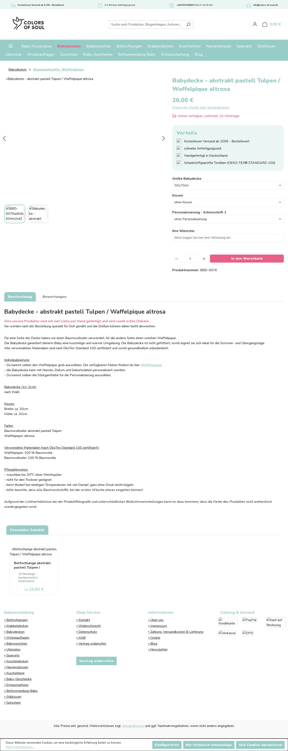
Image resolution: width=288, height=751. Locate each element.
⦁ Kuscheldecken (16, 661)
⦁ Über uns (156, 620)
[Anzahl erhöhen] (204, 259)
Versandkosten (133, 726)
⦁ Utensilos (12, 649)
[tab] (20, 296)
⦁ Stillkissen (12, 696)
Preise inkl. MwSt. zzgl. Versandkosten (200, 107)
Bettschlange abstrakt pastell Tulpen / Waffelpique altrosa (32, 565)
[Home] (10, 46)
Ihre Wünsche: (183, 231)
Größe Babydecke (186, 178)
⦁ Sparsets (12, 655)
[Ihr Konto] (255, 24)
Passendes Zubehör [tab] (27, 530)
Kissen (177, 195)
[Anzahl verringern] (176, 259)
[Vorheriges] (4, 138)
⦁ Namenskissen (16, 667)
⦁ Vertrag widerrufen (91, 643)
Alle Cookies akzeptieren (260, 745)
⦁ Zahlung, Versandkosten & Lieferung (175, 632)
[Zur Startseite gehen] (28, 23)
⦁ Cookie (154, 637)
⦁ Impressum (157, 626)
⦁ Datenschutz (86, 632)
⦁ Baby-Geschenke (18, 679)
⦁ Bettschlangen (16, 620)
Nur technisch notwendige (209, 745)
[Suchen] (188, 24)
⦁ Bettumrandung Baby (21, 691)
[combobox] (146, 24)
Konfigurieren (167, 745)
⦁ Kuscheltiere (14, 673)
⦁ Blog (152, 643)
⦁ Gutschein (12, 702)
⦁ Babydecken (14, 632)
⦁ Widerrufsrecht (88, 626)
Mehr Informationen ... (20, 747)
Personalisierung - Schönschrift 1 (199, 212)
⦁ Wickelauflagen (16, 637)
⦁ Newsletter (158, 649)
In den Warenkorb (246, 258)
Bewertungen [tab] (54, 296)
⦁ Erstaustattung (16, 685)
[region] (144, 568)
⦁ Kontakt (83, 620)
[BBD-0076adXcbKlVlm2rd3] (84, 138)
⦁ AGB (81, 637)
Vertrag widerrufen (96, 661)
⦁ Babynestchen (15, 643)
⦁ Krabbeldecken (16, 626)
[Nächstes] (163, 138)
